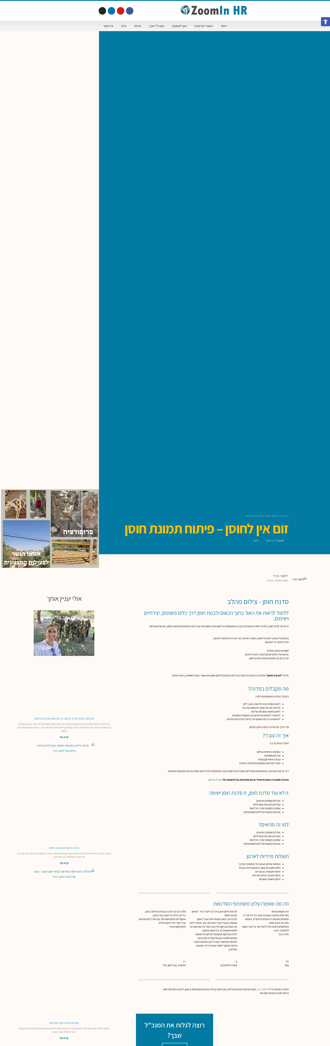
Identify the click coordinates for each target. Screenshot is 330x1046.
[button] (325, 21)
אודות (137, 26)
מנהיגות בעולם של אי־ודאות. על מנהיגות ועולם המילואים (64, 718)
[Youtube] (120, 10)
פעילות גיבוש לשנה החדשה (64, 1023)
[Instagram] (102, 10)
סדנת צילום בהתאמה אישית (64, 848)
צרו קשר (108, 26)
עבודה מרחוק (215, 780)
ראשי (224, 26)
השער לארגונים (204, 26)
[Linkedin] (111, 10)
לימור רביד (262, 989)
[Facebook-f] (129, 10)
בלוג (123, 26)
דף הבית (284, 516)
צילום (256, 540)
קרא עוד (64, 737)
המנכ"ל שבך (156, 26)
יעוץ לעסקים (179, 26)
